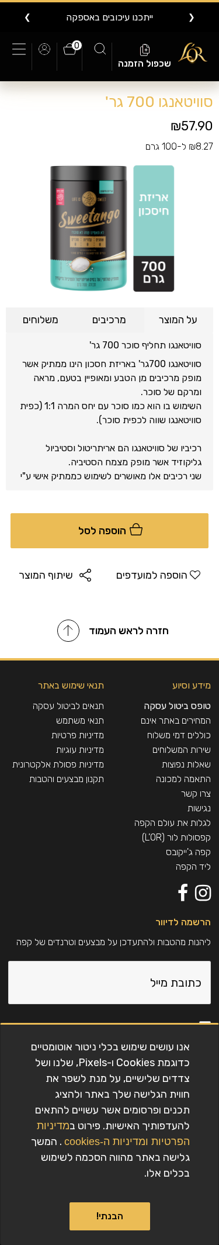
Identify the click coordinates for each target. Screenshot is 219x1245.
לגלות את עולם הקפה (172, 822)
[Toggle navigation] (22, 57)
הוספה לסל (103, 530)
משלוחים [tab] (40, 320)
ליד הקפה (193, 866)
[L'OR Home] (192, 53)
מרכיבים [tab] (109, 320)
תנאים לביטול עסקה (68, 705)
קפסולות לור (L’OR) (176, 837)
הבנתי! (109, 1216)
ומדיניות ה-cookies (106, 1141)
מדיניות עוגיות (80, 749)
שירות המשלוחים (181, 749)
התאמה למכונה (183, 778)
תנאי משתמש (80, 720)
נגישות (199, 808)
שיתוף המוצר (46, 575)
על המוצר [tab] (178, 320)
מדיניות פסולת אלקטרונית (58, 764)
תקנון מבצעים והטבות (66, 778)
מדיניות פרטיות (77, 735)
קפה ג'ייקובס (188, 851)
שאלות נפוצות (186, 764)
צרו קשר (196, 793)
